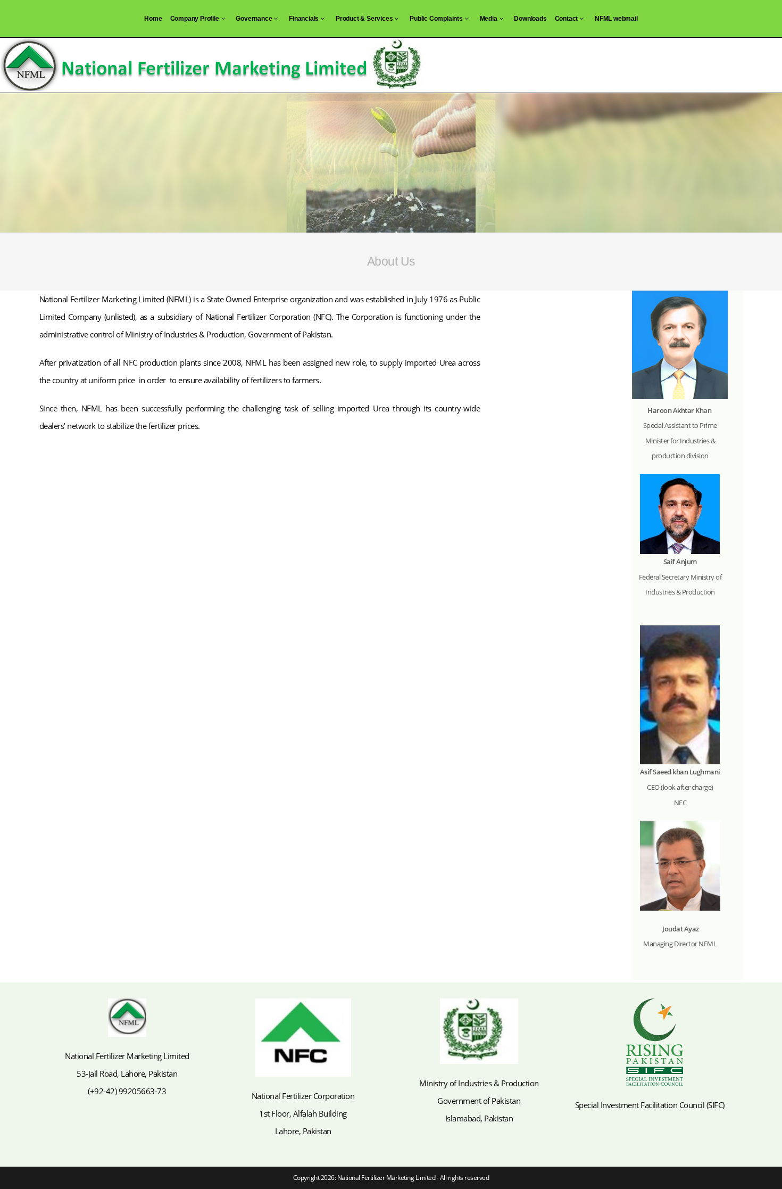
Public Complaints (436, 18)
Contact (566, 18)
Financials (304, 18)
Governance (254, 18)
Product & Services (364, 18)
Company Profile (194, 18)
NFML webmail (616, 18)
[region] (391, 163)
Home (153, 18)
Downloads (530, 18)
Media (488, 18)
